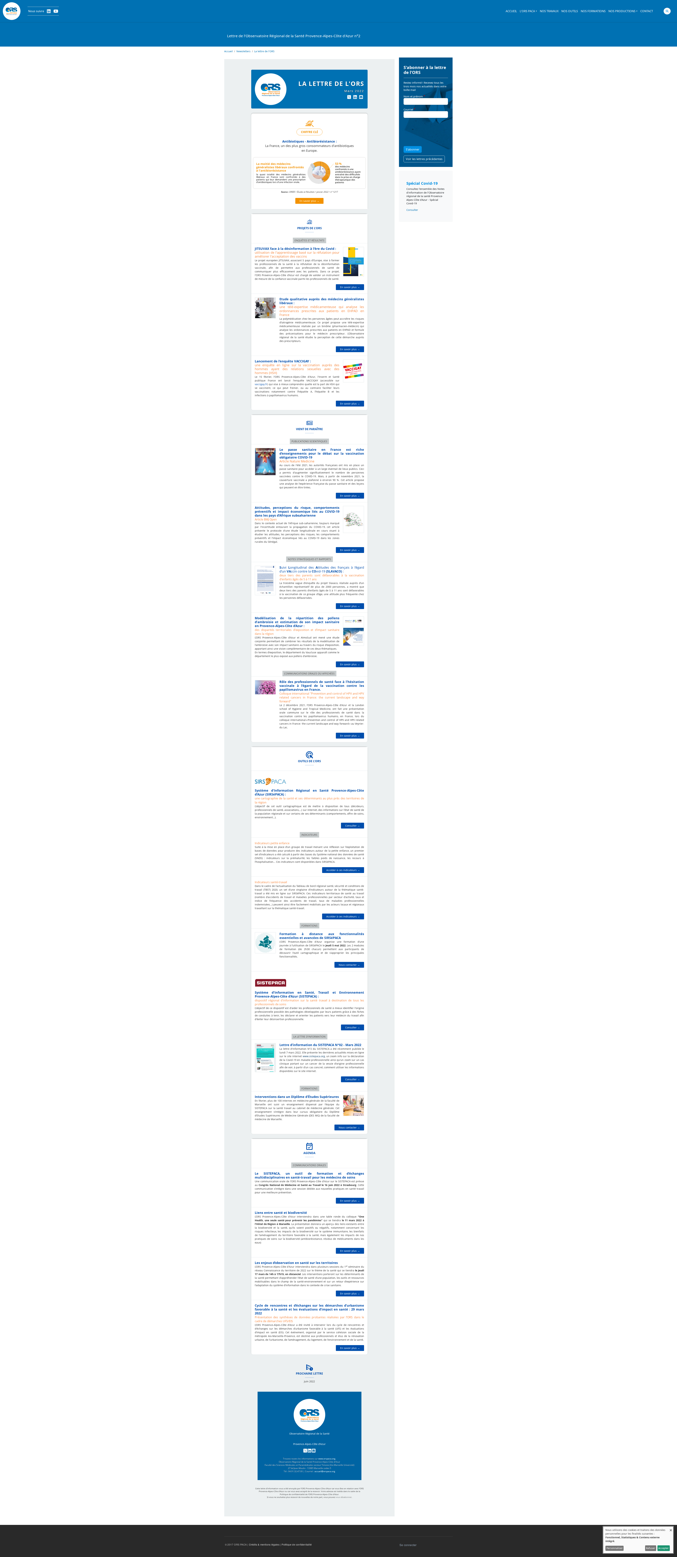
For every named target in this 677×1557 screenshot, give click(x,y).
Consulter (412, 210)
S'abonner (412, 149)
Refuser (650, 1548)
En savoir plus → (309, 201)
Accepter (663, 1548)
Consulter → (352, 825)
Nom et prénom (413, 96)
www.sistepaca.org (314, 1056)
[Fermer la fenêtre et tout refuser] (670, 1528)
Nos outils (569, 11)
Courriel (408, 109)
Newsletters (243, 51)
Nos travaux (549, 11)
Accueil (511, 11)
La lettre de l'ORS (264, 51)
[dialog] (638, 1539)
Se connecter (408, 1545)
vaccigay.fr (261, 384)
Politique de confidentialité (297, 1544)
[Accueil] (11, 11)
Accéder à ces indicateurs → (343, 870)
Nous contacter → (349, 964)
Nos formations (593, 11)
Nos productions (621, 11)
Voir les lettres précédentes (424, 159)
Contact (646, 11)
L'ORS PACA (527, 11)
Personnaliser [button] (614, 1548)
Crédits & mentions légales (264, 1544)
